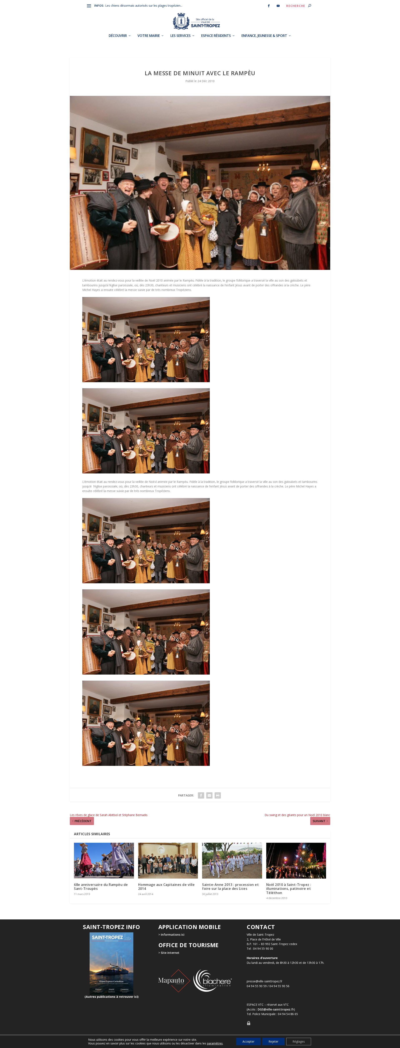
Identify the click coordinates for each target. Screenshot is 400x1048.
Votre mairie (149, 36)
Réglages (298, 1041)
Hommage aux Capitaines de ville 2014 (166, 886)
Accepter (248, 1041)
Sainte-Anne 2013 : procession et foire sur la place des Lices (230, 886)
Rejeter (273, 1041)
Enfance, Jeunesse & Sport (264, 36)
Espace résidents (216, 36)
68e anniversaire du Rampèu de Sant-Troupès (101, 886)
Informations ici (172, 935)
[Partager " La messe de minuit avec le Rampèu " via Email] (209, 795)
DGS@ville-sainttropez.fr (276, 1009)
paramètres (215, 1043)
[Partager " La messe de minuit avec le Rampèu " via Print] (218, 795)
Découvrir (118, 36)
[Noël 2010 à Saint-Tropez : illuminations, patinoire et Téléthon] (296, 861)
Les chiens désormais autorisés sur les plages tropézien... (143, 6)
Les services (180, 36)
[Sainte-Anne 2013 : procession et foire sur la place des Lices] (232, 861)
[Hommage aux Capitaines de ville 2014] (168, 861)
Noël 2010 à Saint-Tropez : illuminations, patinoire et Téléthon (288, 888)
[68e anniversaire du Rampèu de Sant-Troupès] (104, 861)
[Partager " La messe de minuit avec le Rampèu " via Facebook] (201, 795)
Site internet (169, 953)
